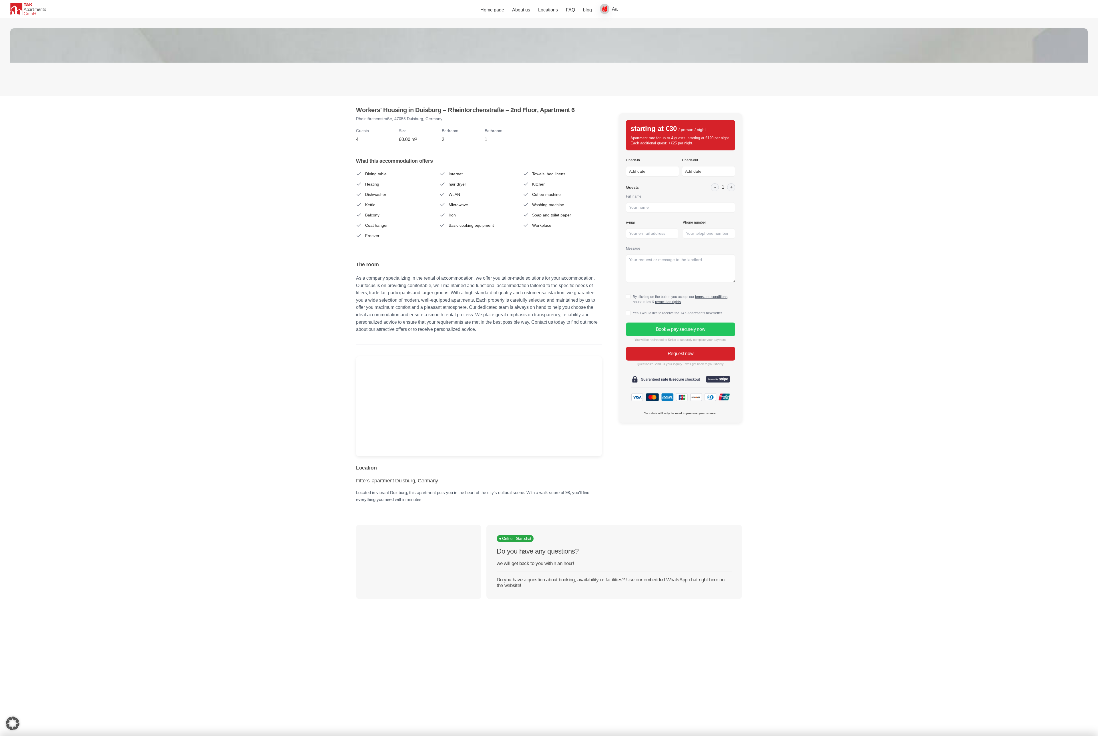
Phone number (694, 222)
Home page (492, 9)
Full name (633, 196)
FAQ (570, 9)
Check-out (690, 160)
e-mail (631, 222)
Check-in (633, 160)
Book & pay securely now (680, 329)
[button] (12, 723)
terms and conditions (711, 297)
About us (521, 9)
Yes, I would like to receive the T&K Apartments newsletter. (678, 313)
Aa (615, 9)
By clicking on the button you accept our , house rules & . (680, 299)
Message (633, 248)
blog (587, 9)
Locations (548, 9)
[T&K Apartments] (28, 9)
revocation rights (668, 302)
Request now (680, 353)
